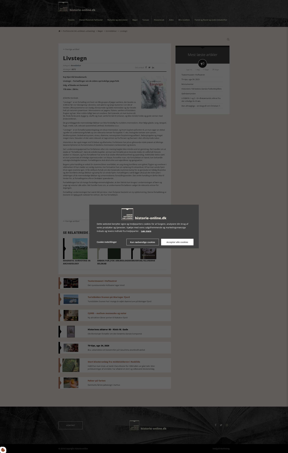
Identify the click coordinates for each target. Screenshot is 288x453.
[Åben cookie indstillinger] (3, 450)
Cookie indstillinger (107, 242)
